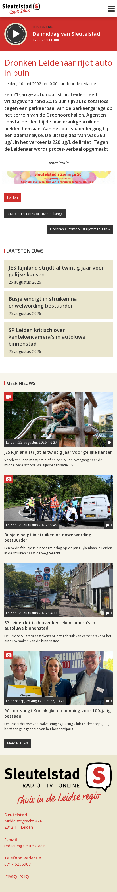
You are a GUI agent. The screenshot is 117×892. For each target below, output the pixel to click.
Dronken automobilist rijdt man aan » (80, 229)
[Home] (21, 7)
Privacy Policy (16, 876)
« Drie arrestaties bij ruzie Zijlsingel (35, 213)
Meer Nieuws (17, 743)
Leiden (12, 197)
